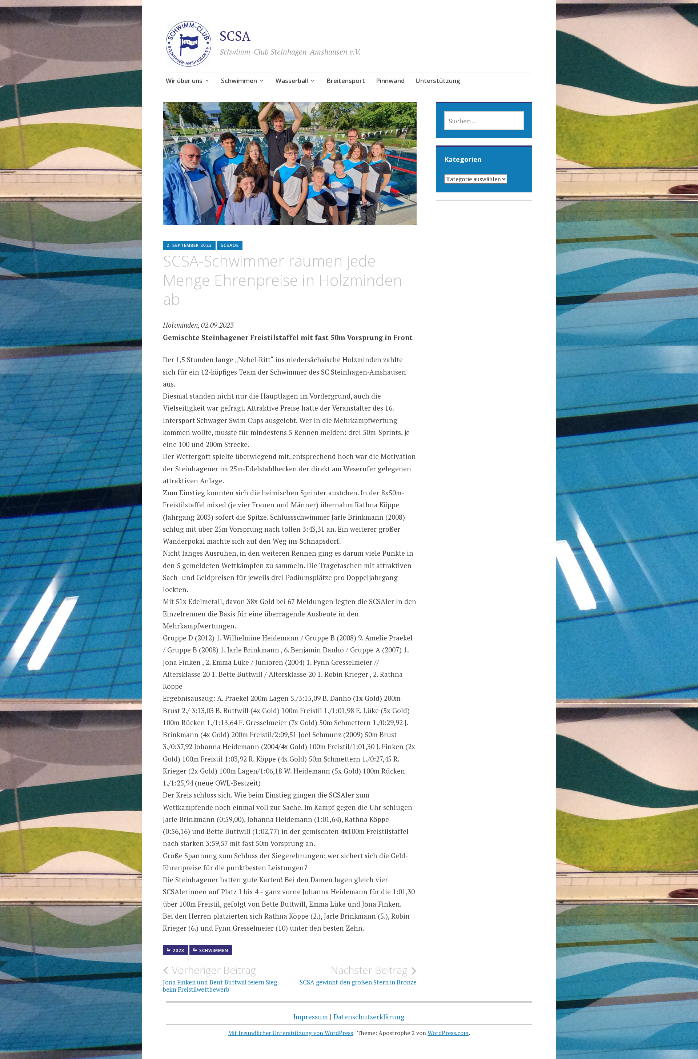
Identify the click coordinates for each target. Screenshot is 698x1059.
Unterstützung (438, 80)
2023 (178, 950)
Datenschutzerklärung (369, 1016)
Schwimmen (239, 80)
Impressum (310, 1016)
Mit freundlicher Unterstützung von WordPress (290, 1033)
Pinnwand (390, 80)
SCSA (235, 35)
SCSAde (230, 245)
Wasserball (292, 80)
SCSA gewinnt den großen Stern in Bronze (358, 975)
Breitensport (345, 80)
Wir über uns (184, 80)
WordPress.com (448, 1033)
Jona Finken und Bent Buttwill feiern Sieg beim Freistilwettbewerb (220, 978)
